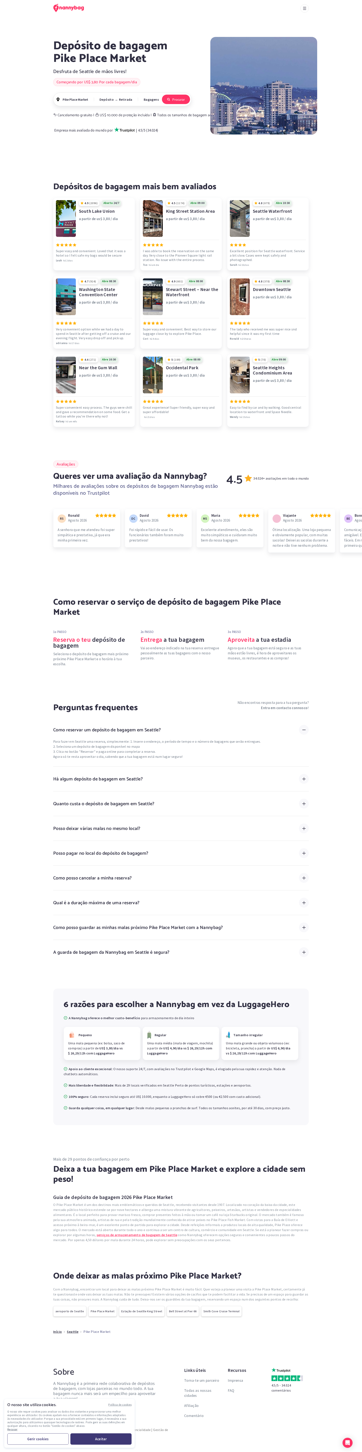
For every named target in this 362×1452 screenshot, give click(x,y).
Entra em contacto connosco (284, 708)
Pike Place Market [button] (75, 99)
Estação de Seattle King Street (141, 1311)
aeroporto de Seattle (70, 1311)
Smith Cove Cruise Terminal (221, 1311)
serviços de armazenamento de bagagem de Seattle (137, 1235)
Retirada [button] (125, 99)
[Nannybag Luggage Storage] (71, 8)
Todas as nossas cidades (197, 1393)
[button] (348, 1443)
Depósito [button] (107, 99)
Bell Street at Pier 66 (183, 1311)
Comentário (194, 1415)
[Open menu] (304, 8)
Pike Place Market (103, 1311)
